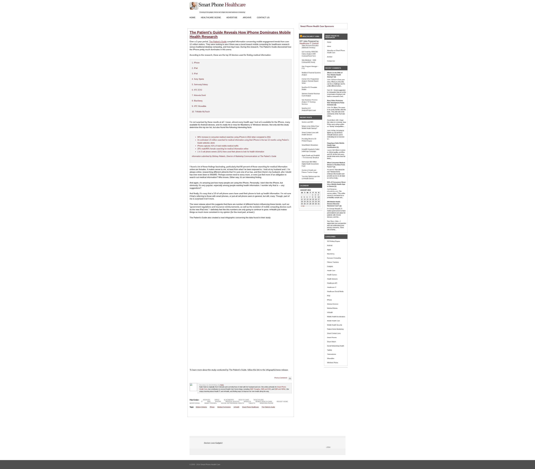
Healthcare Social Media (335, 291)
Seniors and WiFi (307, 122)
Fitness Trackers (333, 262)
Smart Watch (331, 342)
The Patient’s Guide (218, 41)
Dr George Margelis (334, 208)
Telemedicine (331, 354)
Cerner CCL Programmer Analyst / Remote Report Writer (310, 81)
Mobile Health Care (264, 401)
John (328, 79)
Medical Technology (224, 407)
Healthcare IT (331, 287)
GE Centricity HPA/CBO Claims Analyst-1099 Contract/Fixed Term (310, 54)
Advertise (231, 17)
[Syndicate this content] (301, 36)
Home (192, 17)
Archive (247, 17)
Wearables (330, 358)
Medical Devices (232, 401)
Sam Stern (330, 221)
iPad (209, 401)
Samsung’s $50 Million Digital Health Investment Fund (310, 164)
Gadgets (330, 266)
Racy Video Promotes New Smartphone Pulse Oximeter (335, 103)
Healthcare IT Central (309, 43)
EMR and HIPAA (279, 389)
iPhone (218, 401)
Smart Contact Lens (334, 333)
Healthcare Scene (211, 17)
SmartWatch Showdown (310, 145)
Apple (217, 400)
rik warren (330, 169)
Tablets (252, 403)
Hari (328, 90)
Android (206, 400)
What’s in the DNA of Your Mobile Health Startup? (334, 75)
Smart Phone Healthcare (250, 407)
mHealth (247, 401)
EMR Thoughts (255, 389)
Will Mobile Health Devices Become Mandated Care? (333, 204)
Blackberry (229, 400)
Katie (222, 385)
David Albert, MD (332, 120)
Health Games (332, 275)
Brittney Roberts (201, 407)
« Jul (302, 206)
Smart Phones (210, 403)
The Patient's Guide (268, 407)
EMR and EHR (266, 389)
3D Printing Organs (333, 241)
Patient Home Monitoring (335, 329)
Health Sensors (332, 279)
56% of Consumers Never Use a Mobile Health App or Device (336, 184)
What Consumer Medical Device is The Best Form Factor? (336, 165)
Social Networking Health (232, 403)
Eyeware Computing (334, 258)
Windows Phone (266, 403)
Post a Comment (280, 378)
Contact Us (263, 17)
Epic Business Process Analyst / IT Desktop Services (310, 102)
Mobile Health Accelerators (336, 316)
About (329, 46)
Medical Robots (332, 308)
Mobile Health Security (334, 325)
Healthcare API (332, 283)
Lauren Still (331, 150)
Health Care (244, 400)
